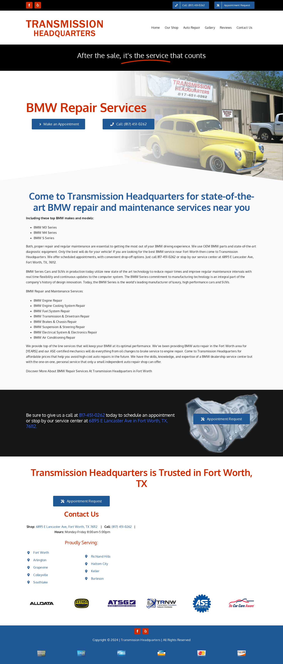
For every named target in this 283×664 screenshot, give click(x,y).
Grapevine (40, 567)
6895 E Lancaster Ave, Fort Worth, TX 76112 (67, 527)
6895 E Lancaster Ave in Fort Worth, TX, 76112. (97, 423)
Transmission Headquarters (140, 640)
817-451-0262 (166, 257)
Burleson (97, 578)
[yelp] (145, 631)
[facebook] (137, 631)
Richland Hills (100, 556)
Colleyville (40, 575)
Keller (95, 571)
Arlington (39, 560)
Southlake (40, 582)
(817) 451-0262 (122, 527)
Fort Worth (41, 552)
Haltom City (99, 564)
